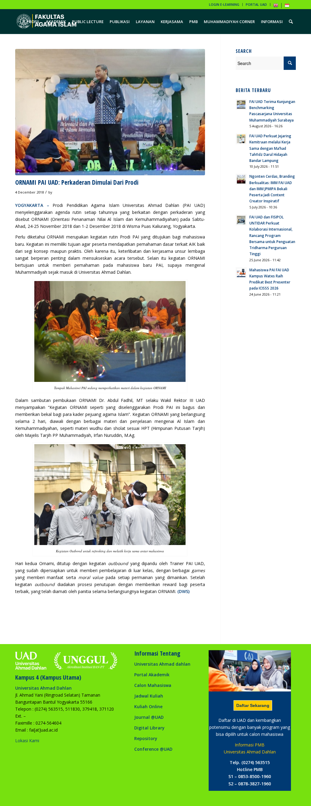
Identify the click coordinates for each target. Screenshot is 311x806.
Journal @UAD (149, 717)
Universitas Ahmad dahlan (162, 664)
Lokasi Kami (27, 740)
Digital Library (149, 728)
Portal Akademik (151, 674)
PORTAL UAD (256, 4)
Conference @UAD (153, 749)
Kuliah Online (148, 706)
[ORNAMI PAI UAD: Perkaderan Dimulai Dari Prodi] (110, 112)
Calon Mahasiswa (152, 685)
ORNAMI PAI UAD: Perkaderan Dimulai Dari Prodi (76, 182)
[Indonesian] (287, 6)
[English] (275, 6)
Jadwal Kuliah (148, 696)
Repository (145, 738)
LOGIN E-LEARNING (224, 4)
